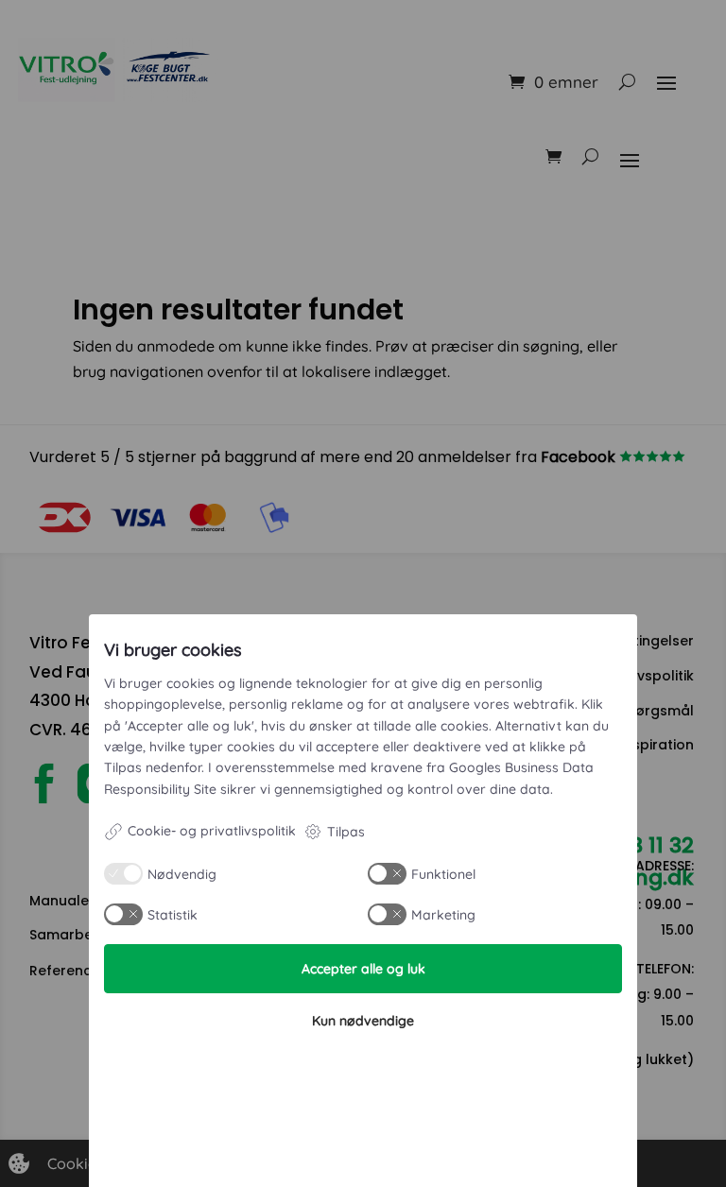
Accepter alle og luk (363, 968)
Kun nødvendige (363, 1020)
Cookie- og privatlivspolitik (212, 830)
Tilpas (346, 831)
